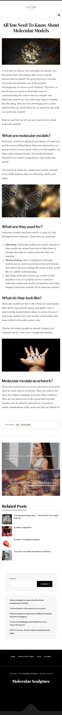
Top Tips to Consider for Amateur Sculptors (32, 552)
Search (13, 578)
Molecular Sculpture (30, 673)
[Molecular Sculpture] (31, 7)
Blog (39, 656)
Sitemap (47, 656)
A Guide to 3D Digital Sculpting (27, 539)
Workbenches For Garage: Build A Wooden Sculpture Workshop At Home (33, 484)
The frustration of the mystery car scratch (27, 608)
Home (13, 656)
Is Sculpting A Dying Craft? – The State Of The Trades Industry (36, 516)
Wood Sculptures (26, 656)
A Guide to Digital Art (23, 527)
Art (17, 425)
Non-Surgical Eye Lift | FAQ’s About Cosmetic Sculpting (30, 457)
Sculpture (26, 425)
